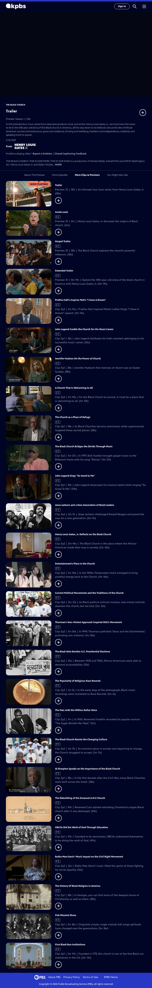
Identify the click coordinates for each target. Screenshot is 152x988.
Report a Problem (42, 153)
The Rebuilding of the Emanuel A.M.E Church (80, 798)
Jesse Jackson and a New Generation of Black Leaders (84, 505)
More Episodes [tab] (59, 175)
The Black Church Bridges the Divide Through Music (84, 446)
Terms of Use (90, 977)
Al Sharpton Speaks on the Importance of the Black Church (87, 768)
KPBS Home (111, 977)
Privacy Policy (71, 977)
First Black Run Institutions (70, 944)
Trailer (58, 185)
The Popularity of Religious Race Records (78, 680)
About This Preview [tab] (34, 175)
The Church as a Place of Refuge (72, 417)
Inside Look (61, 212)
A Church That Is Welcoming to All (74, 387)
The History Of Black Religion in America (77, 886)
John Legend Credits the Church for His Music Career (84, 329)
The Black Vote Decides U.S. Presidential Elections (82, 651)
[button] (134, 6)
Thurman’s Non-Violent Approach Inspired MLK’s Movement (88, 622)
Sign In (122, 6)
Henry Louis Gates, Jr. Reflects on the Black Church (83, 534)
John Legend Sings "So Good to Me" (75, 475)
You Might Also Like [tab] (117, 175)
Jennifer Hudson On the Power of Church (78, 358)
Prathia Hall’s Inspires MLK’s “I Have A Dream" (80, 300)
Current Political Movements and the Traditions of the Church (89, 593)
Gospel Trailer (62, 241)
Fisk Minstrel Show (65, 915)
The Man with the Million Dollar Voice (76, 710)
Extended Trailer (64, 270)
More (58, 164)
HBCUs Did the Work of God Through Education (81, 827)
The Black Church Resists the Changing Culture (81, 739)
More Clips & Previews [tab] (87, 175)
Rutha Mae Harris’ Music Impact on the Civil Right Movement (89, 856)
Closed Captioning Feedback (70, 153)
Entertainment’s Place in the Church (75, 563)
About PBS (54, 977)
